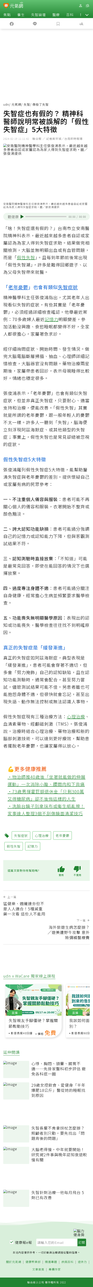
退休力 (82, 1262)
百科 (70, 14)
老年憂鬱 (18, 286)
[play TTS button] (22, 217)
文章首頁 (38, 1269)
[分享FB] (11, 23)
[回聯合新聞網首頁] (6, 6)
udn (6, 104)
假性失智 (26, 257)
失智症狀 (68, 286)
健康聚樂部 (33, 1262)
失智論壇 (38, 14)
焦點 (7, 14)
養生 (21, 14)
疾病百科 (67, 1262)
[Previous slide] (6, 1007)
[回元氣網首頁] (16, 5)
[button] (87, 15)
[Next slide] (87, 1007)
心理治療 (76, 716)
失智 (27, 104)
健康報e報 (23, 1242)
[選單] (87, 6)
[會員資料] (80, 6)
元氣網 (16, 104)
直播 (15, 1013)
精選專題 (51, 1262)
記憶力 (51, 319)
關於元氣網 (13, 1262)
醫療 (56, 14)
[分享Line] (35, 23)
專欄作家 (55, 1269)
